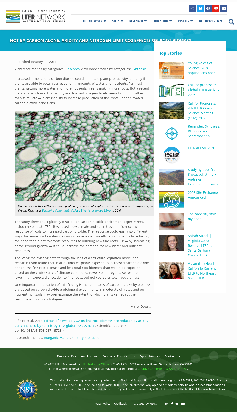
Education (160, 21)
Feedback (120, 403)
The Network (93, 21)
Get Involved (209, 21)
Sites (116, 21)
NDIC (153, 403)
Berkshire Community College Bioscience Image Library (77, 210)
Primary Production (86, 337)
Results (183, 21)
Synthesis (139, 69)
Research (136, 21)
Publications (126, 356)
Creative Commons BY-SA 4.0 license (162, 369)
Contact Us (172, 356)
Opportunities (150, 356)
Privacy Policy (101, 403)
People (107, 356)
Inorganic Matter (57, 337)
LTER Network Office (95, 364)
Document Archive (84, 356)
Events (61, 356)
